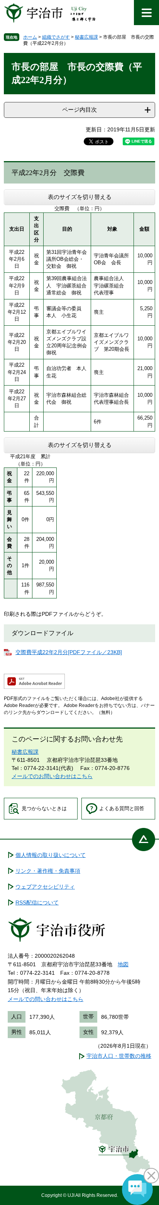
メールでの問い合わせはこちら (45, 999)
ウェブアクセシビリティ (45, 887)
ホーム (30, 37)
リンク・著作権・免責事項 (47, 871)
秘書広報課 (86, 37)
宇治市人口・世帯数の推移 (118, 1056)
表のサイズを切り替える (80, 197)
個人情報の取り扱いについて (50, 855)
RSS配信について (37, 902)
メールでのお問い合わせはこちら (52, 776)
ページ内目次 (79, 109)
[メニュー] (146, 12)
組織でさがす (56, 37)
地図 (123, 964)
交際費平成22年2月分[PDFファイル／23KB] (68, 652)
